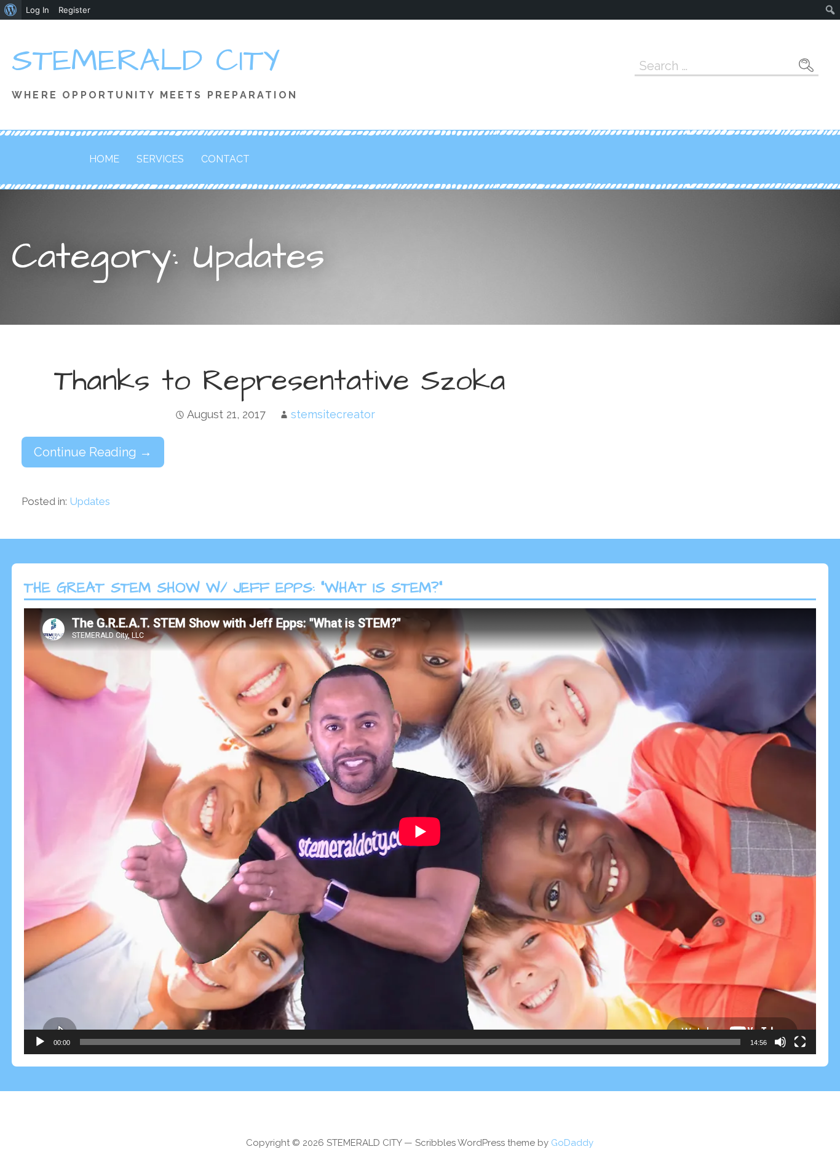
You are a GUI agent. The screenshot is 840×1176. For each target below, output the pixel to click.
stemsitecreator (333, 414)
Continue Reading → (93, 452)
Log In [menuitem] (37, 10)
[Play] (40, 1042)
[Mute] (780, 1042)
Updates (89, 501)
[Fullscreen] (800, 1042)
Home (104, 159)
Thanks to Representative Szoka (279, 381)
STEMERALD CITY (146, 61)
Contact (225, 159)
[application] (420, 831)
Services (160, 159)
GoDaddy (572, 1142)
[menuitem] (11, 10)
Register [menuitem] (74, 10)
